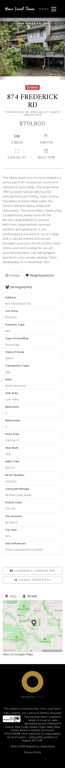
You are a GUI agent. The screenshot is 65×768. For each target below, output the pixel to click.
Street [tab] (32, 596)
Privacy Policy (32, 752)
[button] (4, 49)
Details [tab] (14, 275)
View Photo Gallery (33, 23)
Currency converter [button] (34, 570)
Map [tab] (13, 596)
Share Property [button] (34, 580)
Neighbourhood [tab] (41, 275)
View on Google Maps (18, 654)
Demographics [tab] (20, 287)
